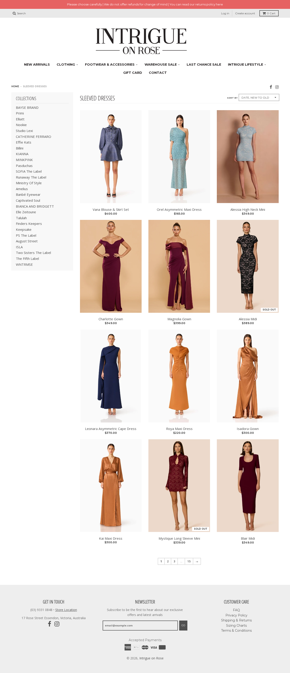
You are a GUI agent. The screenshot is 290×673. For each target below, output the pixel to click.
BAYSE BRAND (27, 107)
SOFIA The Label (29, 171)
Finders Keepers (29, 223)
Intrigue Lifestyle (245, 64)
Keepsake (23, 229)
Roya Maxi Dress (179, 428)
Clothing (66, 64)
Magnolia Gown (179, 319)
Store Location (66, 610)
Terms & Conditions (236, 630)
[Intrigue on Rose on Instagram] (277, 87)
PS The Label (26, 235)
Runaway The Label (31, 177)
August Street (27, 241)
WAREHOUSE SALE (161, 64)
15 (189, 561)
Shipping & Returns (236, 620)
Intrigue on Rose (151, 658)
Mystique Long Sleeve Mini (179, 538)
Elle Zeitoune (26, 212)
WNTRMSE (24, 264)
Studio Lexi (24, 130)
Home (15, 86)
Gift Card (132, 73)
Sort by (232, 98)
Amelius (22, 188)
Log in (225, 13)
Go (183, 625)
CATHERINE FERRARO (33, 136)
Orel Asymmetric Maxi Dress (179, 209)
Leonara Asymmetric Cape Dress (110, 428)
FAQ (236, 610)
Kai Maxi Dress (110, 538)
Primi (20, 113)
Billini (19, 148)
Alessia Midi (248, 319)
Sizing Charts (236, 625)
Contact (158, 73)
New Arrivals (37, 64)
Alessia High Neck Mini (247, 209)
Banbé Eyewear (28, 194)
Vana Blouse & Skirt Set (111, 209)
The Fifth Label (27, 258)
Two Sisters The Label (33, 252)
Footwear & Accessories (110, 64)
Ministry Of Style (29, 183)
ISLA (19, 247)
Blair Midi (248, 538)
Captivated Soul (28, 200)
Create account (245, 13)
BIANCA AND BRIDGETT (35, 206)
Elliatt (20, 119)
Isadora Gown (248, 428)
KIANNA (22, 153)
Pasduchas (24, 165)
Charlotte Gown (111, 319)
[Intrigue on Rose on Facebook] (271, 87)
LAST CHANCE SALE (204, 64)
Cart (271, 13)
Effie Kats (23, 142)
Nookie (21, 124)
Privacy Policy (236, 615)
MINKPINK (24, 159)
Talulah (21, 218)
